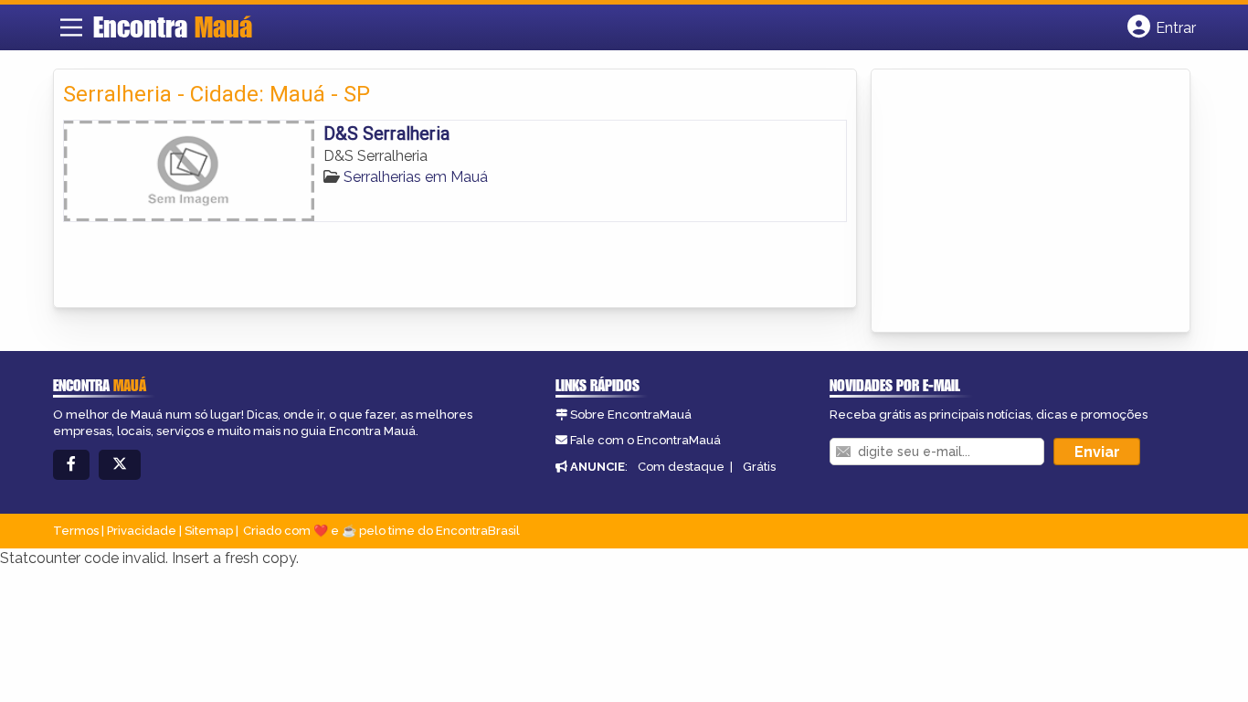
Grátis (759, 466)
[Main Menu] (71, 27)
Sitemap (209, 530)
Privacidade (141, 530)
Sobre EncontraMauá (631, 414)
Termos (76, 530)
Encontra (172, 26)
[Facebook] (71, 465)
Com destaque (681, 466)
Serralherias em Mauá (416, 177)
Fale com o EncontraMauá (645, 440)
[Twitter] (120, 465)
